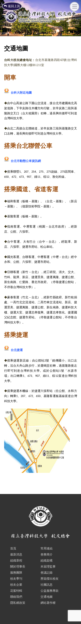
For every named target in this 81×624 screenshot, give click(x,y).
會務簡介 (46, 554)
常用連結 (46, 548)
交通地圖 (46, 596)
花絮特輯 (16, 590)
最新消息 (16, 554)
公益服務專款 (49, 590)
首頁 (13, 548)
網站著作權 (48, 602)
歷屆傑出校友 (49, 578)
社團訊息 (46, 584)
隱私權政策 (17, 602)
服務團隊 (16, 572)
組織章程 (16, 560)
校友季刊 (16, 578)
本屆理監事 (48, 566)
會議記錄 (46, 572)
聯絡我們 (16, 596)
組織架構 (46, 560)
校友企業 (16, 584)
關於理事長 (17, 566)
